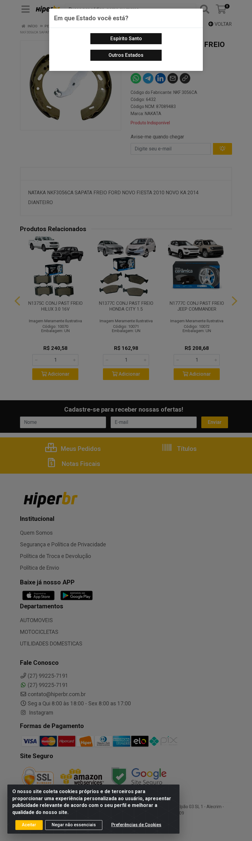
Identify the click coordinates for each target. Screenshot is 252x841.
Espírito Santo (126, 38)
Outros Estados (126, 55)
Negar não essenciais (74, 824)
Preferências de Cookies (136, 824)
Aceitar (29, 824)
